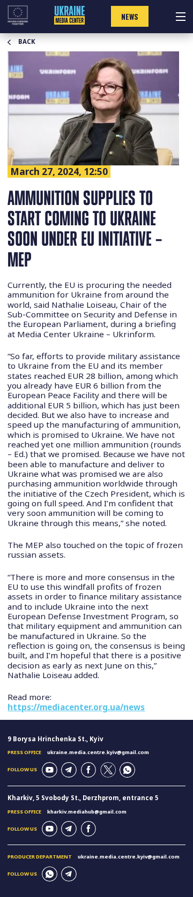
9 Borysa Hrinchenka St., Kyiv (55, 739)
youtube (49, 770)
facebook (88, 770)
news (129, 16)
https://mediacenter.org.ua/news (76, 707)
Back (26, 41)
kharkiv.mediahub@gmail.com (87, 811)
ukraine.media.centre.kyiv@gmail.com (98, 752)
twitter (108, 770)
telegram (69, 770)
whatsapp (127, 770)
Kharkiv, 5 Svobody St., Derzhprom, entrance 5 (83, 798)
